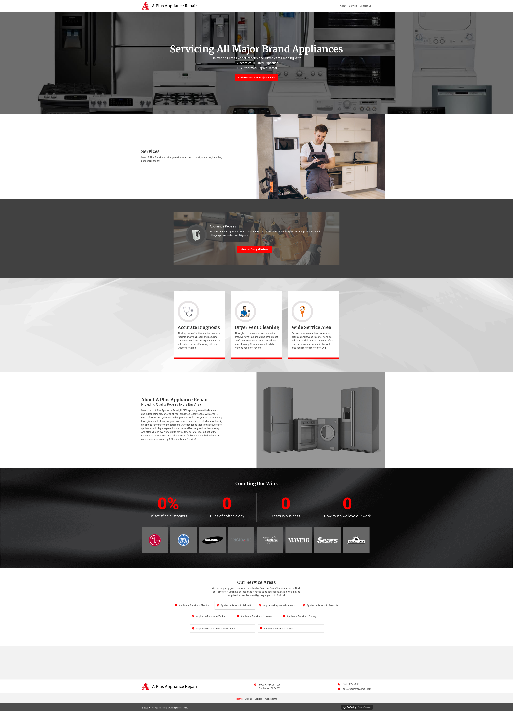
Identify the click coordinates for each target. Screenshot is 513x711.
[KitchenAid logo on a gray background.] (356, 540)
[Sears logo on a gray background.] (327, 540)
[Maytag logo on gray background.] (298, 540)
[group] (168, 507)
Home (239, 698)
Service (258, 698)
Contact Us (271, 698)
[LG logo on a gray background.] (155, 540)
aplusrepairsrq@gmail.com (357, 689)
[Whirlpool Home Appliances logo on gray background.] (270, 540)
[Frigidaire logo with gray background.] (241, 540)
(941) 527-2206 (351, 684)
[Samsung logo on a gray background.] (212, 540)
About (248, 698)
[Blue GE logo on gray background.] (183, 540)
